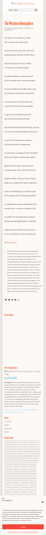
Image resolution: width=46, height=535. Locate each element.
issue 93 (16, 469)
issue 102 (9, 460)
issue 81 (16, 483)
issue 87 (32, 474)
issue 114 (9, 447)
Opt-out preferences (14, 532)
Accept (23, 527)
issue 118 (9, 442)
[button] (43, 502)
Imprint (36, 532)
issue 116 (26, 442)
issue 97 (16, 465)
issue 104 (26, 456)
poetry (27, 28)
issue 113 (18, 447)
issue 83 (32, 478)
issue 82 (8, 483)
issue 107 (35, 451)
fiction (6, 432)
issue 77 (16, 487)
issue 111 (35, 447)
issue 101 (18, 460)
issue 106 (9, 456)
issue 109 (18, 451)
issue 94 (8, 469)
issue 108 (26, 451)
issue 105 (18, 456)
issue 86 (8, 478)
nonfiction (8, 428)
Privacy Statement (27, 532)
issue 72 (24, 492)
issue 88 (24, 474)
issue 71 (32, 492)
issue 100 (26, 460)
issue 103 (35, 456)
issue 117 (18, 442)
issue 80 (24, 483)
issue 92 (24, 469)
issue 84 (24, 478)
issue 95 (32, 465)
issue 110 (9, 451)
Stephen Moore (11, 242)
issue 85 (16, 478)
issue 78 (8, 487)
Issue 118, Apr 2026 (10, 377)
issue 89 (16, 474)
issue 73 (16, 492)
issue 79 (32, 483)
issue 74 (8, 492)
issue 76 (24, 487)
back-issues (18, 28)
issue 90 (8, 474)
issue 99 (35, 460)
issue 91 (32, 469)
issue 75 (32, 487)
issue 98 (8, 465)
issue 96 (24, 465)
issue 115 (35, 442)
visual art (7, 421)
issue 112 (26, 447)
